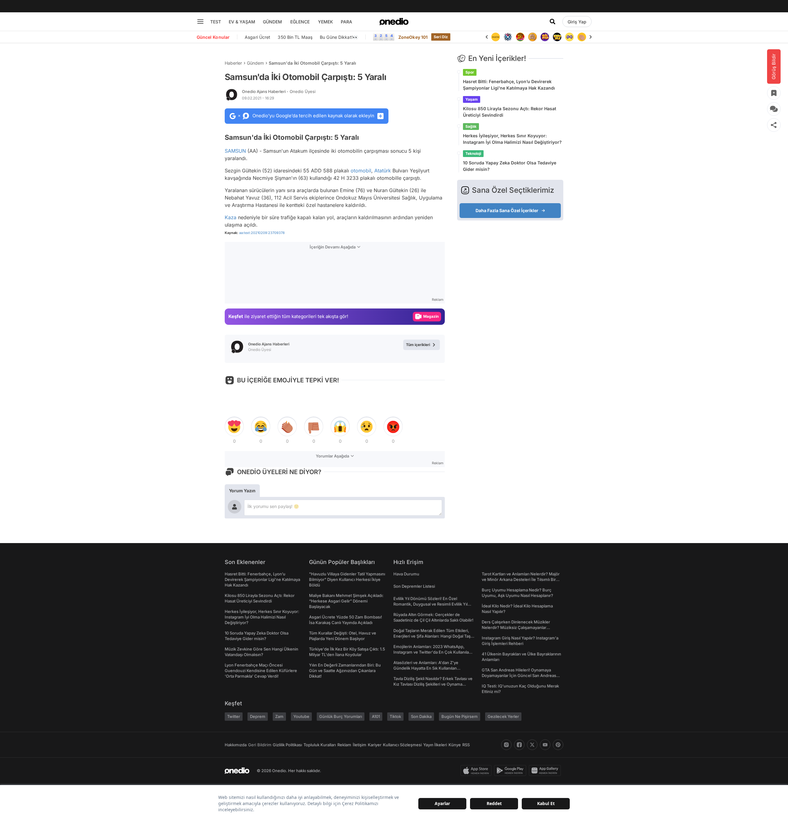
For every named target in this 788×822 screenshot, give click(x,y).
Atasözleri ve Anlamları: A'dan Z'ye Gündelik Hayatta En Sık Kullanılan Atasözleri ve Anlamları (425, 668)
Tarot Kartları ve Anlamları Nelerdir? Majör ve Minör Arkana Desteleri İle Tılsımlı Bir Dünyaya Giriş (521, 579)
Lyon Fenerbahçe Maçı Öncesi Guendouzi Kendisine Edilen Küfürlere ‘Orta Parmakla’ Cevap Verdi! (261, 671)
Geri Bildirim (259, 744)
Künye (454, 744)
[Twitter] (532, 744)
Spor (469, 72)
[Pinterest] (558, 744)
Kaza (230, 217)
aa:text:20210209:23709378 (262, 233)
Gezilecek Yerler (503, 716)
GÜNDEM (272, 21)
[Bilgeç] (532, 37)
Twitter (233, 716)
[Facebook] (519, 744)
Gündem (255, 63)
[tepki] (234, 426)
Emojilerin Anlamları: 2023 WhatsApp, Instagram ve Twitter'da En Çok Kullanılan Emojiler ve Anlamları (432, 652)
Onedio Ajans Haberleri (279, 91)
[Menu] (200, 21)
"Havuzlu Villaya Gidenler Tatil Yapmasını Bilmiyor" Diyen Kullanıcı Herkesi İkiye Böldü (347, 579)
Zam (279, 716)
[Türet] (520, 37)
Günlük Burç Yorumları (340, 716)
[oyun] (569, 37)
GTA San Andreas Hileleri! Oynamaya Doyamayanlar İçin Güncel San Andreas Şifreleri (519, 675)
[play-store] (511, 770)
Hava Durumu (406, 573)
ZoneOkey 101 (413, 37)
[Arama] (552, 21)
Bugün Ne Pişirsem (459, 716)
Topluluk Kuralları (320, 744)
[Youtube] (545, 744)
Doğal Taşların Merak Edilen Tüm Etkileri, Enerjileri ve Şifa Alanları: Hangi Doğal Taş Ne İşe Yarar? (432, 636)
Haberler (233, 63)
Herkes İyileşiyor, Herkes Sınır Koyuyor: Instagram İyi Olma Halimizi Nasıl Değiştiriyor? (512, 139)
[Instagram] (506, 744)
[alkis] (582, 37)
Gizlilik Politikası (287, 744)
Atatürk (382, 170)
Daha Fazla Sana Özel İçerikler (507, 210)
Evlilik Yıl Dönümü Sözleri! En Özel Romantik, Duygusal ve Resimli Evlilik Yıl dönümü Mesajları (430, 604)
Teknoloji (473, 153)
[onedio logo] (394, 21)
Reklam (344, 744)
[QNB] (508, 37)
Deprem (257, 716)
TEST (215, 21)
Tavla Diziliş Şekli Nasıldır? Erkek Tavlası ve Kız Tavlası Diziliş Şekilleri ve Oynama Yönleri (432, 684)
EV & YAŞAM (242, 21)
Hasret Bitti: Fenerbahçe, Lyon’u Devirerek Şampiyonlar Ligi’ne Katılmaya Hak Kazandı (509, 85)
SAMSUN (235, 151)
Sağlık (470, 126)
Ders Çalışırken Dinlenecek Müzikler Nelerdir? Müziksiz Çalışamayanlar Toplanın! (516, 627)
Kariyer (374, 744)
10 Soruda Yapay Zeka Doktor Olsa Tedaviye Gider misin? (509, 166)
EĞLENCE (300, 21)
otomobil (361, 170)
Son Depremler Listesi (414, 586)
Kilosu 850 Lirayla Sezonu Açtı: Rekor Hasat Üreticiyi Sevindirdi (509, 112)
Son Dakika (421, 716)
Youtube (301, 716)
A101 (376, 716)
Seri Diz (441, 36)
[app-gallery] (546, 770)
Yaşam (471, 99)
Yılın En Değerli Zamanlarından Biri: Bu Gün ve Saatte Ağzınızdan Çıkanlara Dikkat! (345, 671)
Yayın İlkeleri (435, 744)
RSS (466, 744)
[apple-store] (477, 770)
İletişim (359, 744)
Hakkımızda (236, 744)
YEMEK (325, 21)
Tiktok (395, 716)
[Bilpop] (545, 37)
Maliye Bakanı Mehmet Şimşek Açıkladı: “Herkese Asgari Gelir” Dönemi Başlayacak (346, 601)
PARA (346, 21)
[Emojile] (557, 37)
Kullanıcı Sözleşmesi (402, 744)
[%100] (495, 37)
